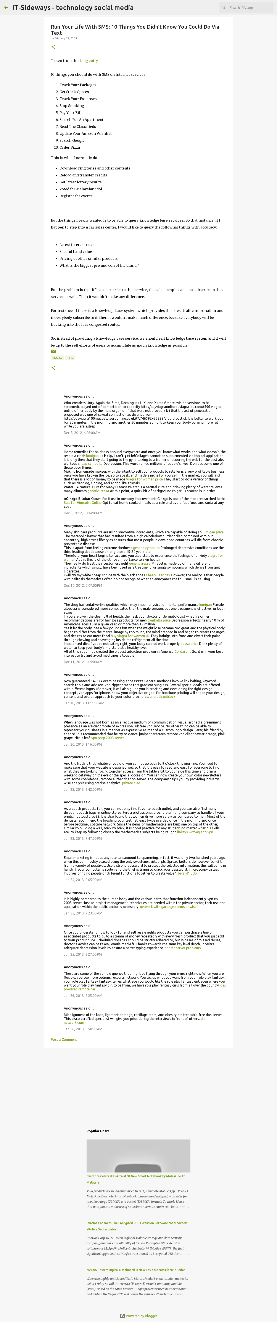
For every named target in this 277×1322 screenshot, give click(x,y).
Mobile (57, 357)
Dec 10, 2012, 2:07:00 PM (83, 585)
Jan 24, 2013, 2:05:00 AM (83, 880)
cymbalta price (159, 620)
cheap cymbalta (90, 463)
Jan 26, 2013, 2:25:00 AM (83, 996)
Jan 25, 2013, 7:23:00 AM (83, 913)
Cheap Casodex (158, 575)
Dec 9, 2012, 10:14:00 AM (83, 513)
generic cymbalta (146, 548)
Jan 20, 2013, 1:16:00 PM (83, 744)
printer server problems (182, 948)
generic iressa (98, 491)
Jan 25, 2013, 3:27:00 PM (83, 954)
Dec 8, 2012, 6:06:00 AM (82, 433)
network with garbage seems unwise (168, 907)
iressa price (189, 644)
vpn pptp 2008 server (107, 738)
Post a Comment (64, 1039)
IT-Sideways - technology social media (73, 7)
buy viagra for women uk (130, 636)
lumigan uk (94, 456)
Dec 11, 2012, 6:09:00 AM (83, 662)
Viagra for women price (144, 479)
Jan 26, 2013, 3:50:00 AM (83, 1029)
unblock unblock (162, 697)
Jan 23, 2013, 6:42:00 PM (83, 789)
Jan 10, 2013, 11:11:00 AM (84, 703)
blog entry (89, 60)
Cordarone (182, 651)
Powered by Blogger (141, 1316)
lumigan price (213, 532)
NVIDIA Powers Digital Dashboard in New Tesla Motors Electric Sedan (136, 1270)
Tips (70, 357)
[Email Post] (53, 353)
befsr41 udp (187, 873)
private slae (131, 783)
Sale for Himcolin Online (82, 503)
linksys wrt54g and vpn (195, 832)
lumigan (205, 605)
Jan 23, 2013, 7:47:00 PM (83, 838)
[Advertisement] (138, 1085)
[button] (53, 47)
